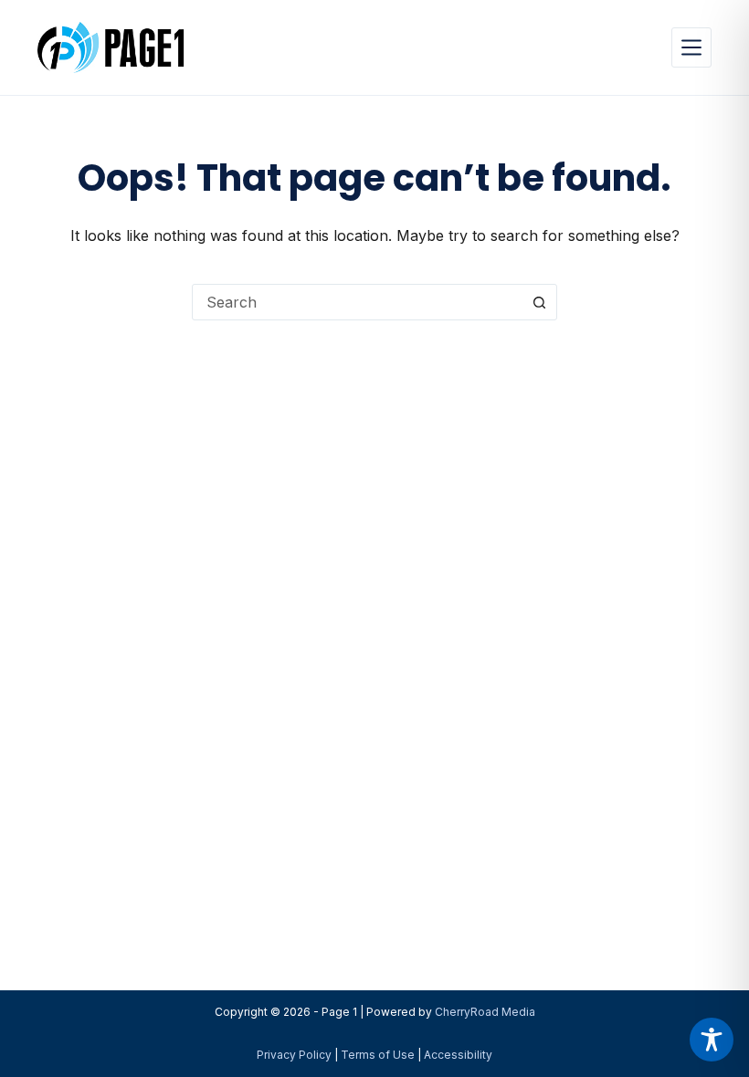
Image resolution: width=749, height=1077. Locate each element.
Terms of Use (378, 1054)
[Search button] (539, 302)
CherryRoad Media (485, 1012)
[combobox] (357, 302)
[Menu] (691, 47)
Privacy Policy (294, 1054)
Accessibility (458, 1054)
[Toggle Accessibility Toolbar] (711, 1039)
